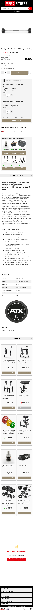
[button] (13, 45)
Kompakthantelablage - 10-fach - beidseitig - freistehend (8, 397)
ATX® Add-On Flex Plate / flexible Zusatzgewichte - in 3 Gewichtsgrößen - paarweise (8, 433)
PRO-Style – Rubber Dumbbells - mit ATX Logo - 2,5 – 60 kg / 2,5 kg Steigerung (8, 503)
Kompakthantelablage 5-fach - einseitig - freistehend (24, 362)
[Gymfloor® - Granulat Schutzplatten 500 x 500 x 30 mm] (22, 147)
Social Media (4, 603)
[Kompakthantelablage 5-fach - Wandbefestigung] (6, 162)
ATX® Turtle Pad (22, 465)
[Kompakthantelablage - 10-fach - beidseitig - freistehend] (22, 162)
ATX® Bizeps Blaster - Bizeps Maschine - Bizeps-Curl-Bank (24, 432)
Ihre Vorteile (4, 589)
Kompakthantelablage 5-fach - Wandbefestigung (8, 361)
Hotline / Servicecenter (7, 601)
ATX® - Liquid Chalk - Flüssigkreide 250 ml (7, 466)
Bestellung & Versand (7, 591)
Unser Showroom (16, 11)
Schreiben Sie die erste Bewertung (16, 559)
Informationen (5, 596)
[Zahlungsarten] (8, 76)
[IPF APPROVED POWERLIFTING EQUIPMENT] (8, 609)
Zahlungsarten (5, 598)
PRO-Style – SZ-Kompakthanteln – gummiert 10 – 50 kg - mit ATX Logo (24, 502)
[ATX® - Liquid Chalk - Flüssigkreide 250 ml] (6, 147)
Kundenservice (5, 593)
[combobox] (16, 8)
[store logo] (16, 3)
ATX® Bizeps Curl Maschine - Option (23, 396)
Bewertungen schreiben (10, 55)
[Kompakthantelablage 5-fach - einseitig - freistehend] (14, 162)
